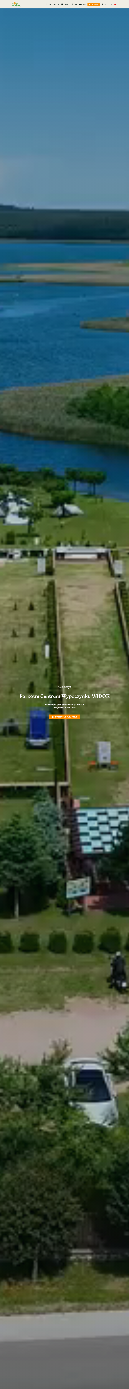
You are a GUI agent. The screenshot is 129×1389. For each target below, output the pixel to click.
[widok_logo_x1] (16, 3)
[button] (111, 4)
